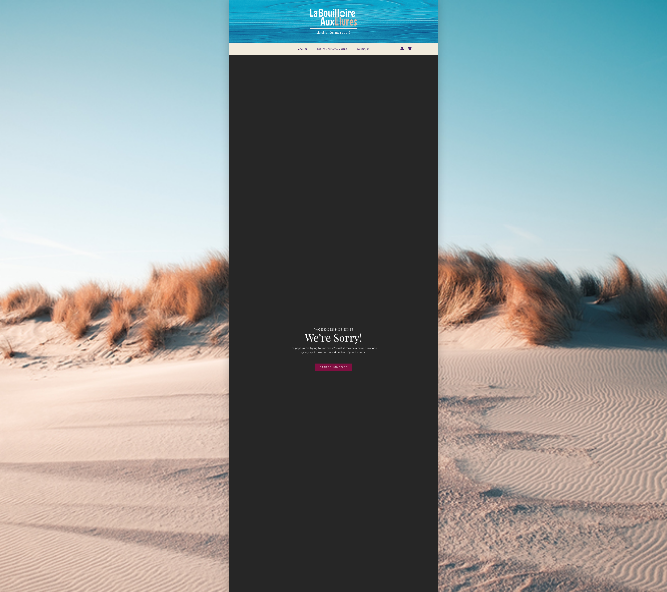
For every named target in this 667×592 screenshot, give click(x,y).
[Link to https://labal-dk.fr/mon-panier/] (410, 48)
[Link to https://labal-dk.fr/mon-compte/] (402, 48)
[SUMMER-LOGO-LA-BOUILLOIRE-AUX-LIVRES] (333, 8)
